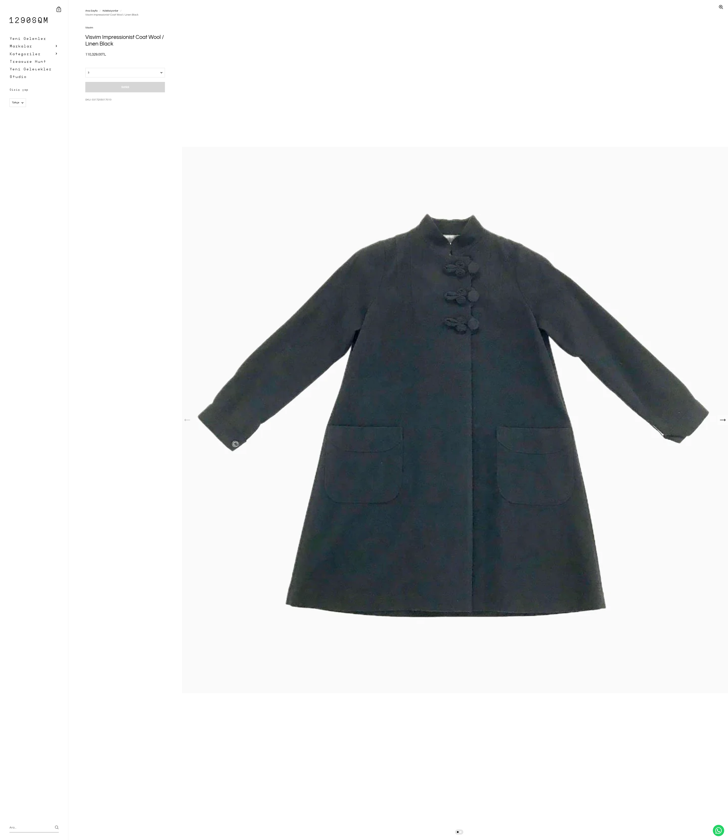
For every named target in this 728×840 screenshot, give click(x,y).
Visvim (89, 27)
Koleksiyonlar (110, 10)
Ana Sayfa (91, 10)
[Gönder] (57, 827)
